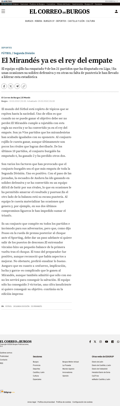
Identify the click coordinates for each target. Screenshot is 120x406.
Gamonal (24, 4)
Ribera (38, 21)
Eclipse (15, 4)
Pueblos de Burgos (37, 4)
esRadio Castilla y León (101, 379)
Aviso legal (32, 402)
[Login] (116, 11)
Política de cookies (63, 402)
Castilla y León (76, 21)
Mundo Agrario (68, 369)
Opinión (65, 376)
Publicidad (4, 356)
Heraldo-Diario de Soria (101, 372)
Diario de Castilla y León (101, 365)
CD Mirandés (36, 306)
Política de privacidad (46, 402)
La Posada (66, 365)
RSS (1, 363)
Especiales (37, 379)
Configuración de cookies (82, 402)
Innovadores (67, 372)
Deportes (6, 48)
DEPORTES (61, 21)
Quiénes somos (6, 353)
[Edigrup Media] (7, 391)
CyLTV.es (95, 376)
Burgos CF (89, 4)
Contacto (3, 360)
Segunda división (21, 306)
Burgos (29, 21)
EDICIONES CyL (110, 1)
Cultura (90, 21)
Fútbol (8, 306)
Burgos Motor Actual (70, 362)
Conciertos (51, 4)
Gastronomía (77, 4)
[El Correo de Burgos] (60, 11)
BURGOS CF (49, 21)
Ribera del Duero (63, 4)
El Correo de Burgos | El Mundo (15, 97)
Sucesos (98, 4)
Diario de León (97, 362)
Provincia (36, 365)
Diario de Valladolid (99, 369)
